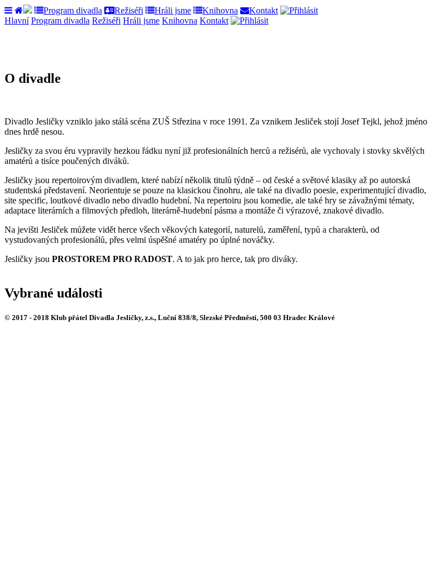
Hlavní (17, 20)
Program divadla (72, 10)
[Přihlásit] (299, 10)
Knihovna (220, 10)
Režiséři (128, 10)
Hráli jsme (172, 10)
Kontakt (263, 10)
